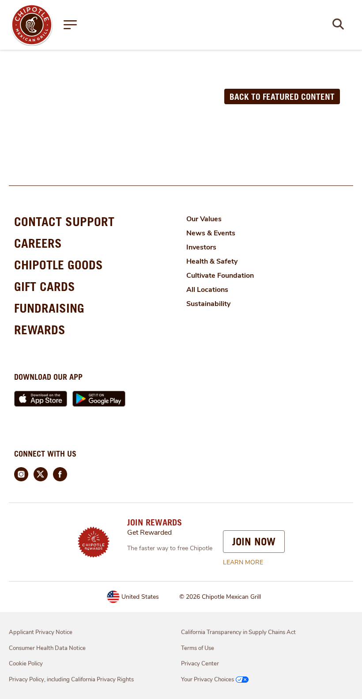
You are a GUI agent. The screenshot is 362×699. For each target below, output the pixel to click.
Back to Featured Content (282, 96)
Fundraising (49, 308)
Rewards (39, 329)
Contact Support (64, 221)
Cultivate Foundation (220, 275)
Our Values (204, 219)
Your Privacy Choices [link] (207, 680)
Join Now (253, 541)
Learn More (243, 562)
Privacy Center (200, 664)
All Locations (207, 290)
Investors (201, 247)
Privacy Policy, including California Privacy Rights (71, 680)
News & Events (210, 233)
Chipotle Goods (58, 264)
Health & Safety (212, 261)
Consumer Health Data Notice (47, 648)
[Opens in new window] (32, 24)
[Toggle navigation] (70, 24)
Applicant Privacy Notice (40, 632)
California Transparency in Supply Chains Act (238, 632)
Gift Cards (44, 286)
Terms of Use (197, 648)
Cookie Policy (26, 664)
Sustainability (208, 304)
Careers (38, 243)
